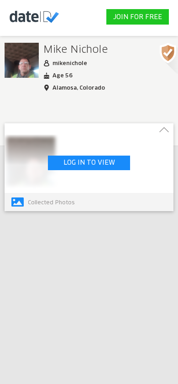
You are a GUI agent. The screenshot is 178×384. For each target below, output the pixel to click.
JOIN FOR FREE (137, 17)
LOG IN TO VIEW (89, 163)
